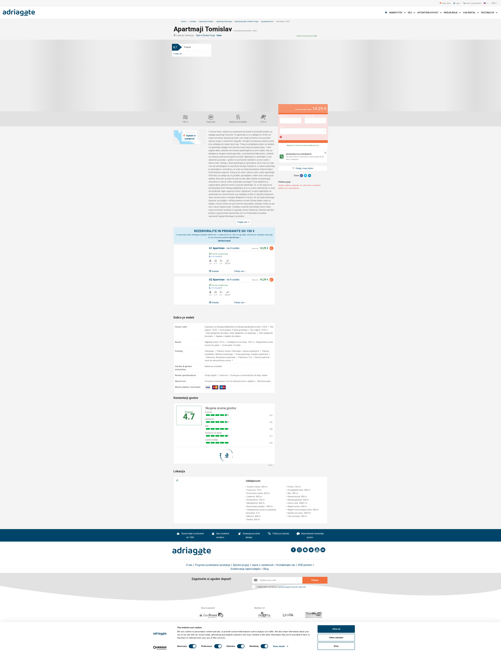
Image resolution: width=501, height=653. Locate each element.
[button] (486, 3)
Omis (220, 35)
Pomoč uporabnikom (473, 3)
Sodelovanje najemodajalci (245, 568)
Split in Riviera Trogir (206, 35)
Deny (336, 646)
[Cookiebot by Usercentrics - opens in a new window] (159, 648)
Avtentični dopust (428, 12)
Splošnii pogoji (224, 240)
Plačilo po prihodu (280, 533)
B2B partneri (305, 565)
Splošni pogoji (241, 565)
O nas (189, 565)
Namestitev (396, 12)
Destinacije (488, 12)
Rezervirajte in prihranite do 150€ (192, 535)
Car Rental (470, 12)
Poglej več (178, 54)
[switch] (218, 646)
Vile (411, 12)
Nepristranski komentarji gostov (312, 535)
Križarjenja (451, 12)
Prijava (314, 580)
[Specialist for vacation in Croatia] (191, 551)
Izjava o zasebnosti (263, 565)
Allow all (336, 629)
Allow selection (336, 637)
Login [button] (457, 3)
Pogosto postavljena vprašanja (212, 565)
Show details (279, 646)
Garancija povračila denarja (251, 535)
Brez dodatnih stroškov (222, 535)
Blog (266, 568)
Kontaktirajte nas (285, 565)
